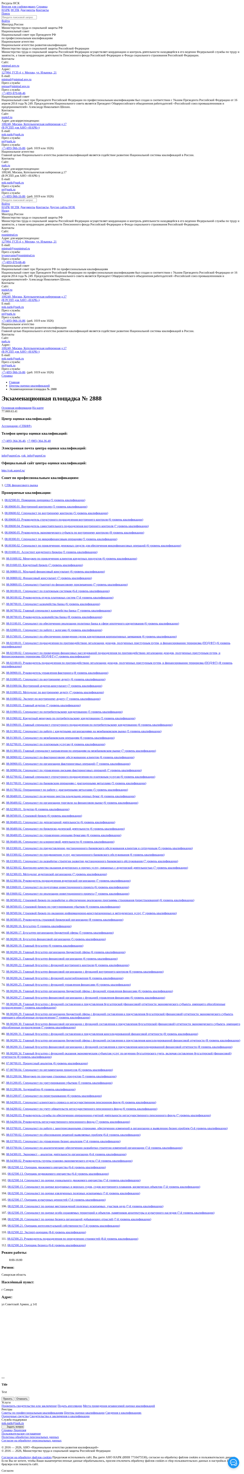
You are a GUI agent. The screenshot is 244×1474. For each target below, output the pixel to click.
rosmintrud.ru (10, 234)
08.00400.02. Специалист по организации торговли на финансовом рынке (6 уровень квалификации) (72, 802)
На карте (38, 407)
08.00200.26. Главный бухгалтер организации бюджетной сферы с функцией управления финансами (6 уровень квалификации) (89, 991)
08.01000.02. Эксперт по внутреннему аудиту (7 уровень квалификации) (53, 698)
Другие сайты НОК (62, 207)
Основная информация (16, 407)
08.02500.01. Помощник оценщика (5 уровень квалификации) (45, 500)
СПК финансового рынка (21, 485)
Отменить (22, 1398)
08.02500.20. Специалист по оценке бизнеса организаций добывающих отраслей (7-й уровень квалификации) (79, 1219)
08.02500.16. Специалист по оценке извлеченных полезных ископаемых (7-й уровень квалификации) (74, 1193)
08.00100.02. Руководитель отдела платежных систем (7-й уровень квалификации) (59, 597)
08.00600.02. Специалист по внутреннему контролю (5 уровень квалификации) (56, 513)
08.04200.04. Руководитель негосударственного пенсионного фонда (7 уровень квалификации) (68, 1121)
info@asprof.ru (11, 455)
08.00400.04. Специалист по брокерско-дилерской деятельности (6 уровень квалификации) (65, 828)
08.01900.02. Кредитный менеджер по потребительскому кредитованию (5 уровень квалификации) (70, 718)
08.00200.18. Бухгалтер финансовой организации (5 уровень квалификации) (56, 939)
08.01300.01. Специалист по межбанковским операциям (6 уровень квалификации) (60, 737)
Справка (41, 6)
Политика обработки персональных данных (30, 1437)
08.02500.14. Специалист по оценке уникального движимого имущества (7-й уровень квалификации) (74, 1180)
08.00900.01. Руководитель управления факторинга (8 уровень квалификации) (57, 672)
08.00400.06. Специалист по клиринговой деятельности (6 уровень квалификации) (60, 841)
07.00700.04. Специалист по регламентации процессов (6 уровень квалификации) (59, 1069)
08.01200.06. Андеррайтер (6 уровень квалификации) (40, 1089)
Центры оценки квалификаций (29, 385)
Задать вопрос (15, 1426)
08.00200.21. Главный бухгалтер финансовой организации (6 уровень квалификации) (62, 958)
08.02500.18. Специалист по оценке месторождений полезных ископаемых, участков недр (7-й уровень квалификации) (85, 1206)
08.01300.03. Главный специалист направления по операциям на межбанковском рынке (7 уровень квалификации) (81, 750)
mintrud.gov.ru (10, 65)
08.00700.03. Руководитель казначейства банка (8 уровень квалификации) (54, 617)
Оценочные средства (15, 1416)
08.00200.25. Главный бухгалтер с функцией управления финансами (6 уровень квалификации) (68, 984)
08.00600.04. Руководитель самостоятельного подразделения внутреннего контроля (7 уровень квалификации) (77, 526)
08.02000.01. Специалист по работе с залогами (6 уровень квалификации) (54, 630)
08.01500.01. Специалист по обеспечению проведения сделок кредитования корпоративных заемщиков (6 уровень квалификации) (91, 636)
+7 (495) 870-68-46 (13, 93)
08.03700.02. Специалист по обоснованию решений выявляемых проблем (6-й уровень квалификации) (73, 1134)
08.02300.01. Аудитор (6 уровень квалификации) (37, 809)
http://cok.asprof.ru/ (13, 470)
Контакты (42, 10)
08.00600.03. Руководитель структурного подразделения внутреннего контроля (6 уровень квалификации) (74, 519)
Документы (27, 10)
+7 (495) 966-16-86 (13, 148)
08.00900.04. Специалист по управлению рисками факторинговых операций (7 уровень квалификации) (74, 770)
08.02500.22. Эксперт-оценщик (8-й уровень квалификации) (46, 1232)
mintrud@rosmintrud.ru (16, 248)
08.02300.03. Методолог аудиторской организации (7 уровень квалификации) (56, 874)
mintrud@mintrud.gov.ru (16, 79)
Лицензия (19, 1430)
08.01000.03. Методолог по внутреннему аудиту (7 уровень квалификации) (55, 692)
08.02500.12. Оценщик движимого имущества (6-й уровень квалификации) (57, 1167)
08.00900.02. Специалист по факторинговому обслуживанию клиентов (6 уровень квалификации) (70, 757)
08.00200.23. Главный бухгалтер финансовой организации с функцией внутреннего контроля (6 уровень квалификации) (85, 971)
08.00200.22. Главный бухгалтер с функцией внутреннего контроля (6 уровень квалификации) (67, 965)
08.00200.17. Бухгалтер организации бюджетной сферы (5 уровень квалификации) (60, 932)
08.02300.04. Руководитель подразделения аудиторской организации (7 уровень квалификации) (68, 880)
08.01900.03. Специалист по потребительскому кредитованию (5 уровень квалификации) (64, 711)
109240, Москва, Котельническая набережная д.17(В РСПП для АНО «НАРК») (34, 125)
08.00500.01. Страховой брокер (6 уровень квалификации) (44, 815)
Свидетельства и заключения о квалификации (60, 1416)
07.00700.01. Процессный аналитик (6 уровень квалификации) (47, 1063)
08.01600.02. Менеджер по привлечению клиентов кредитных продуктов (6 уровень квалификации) (71, 558)
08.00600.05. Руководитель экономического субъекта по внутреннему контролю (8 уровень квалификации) (74, 532)
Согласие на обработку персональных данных (32, 1440)
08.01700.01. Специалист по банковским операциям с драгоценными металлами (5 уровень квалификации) (76, 783)
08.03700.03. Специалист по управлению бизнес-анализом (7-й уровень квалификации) (63, 1141)
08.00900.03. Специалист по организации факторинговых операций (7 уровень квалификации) (68, 763)
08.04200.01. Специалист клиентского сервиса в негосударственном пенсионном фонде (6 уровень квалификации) (81, 1102)
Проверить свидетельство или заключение (29, 1406)
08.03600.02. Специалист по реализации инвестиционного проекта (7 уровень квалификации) (67, 893)
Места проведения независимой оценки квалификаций (119, 1406)
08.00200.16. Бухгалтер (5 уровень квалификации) (38, 926)
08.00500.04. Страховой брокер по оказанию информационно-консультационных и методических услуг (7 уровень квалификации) (91, 913)
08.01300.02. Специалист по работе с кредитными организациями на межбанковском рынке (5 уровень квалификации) (83, 731)
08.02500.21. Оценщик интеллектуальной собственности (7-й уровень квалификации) (64, 1225)
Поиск (6, 13)
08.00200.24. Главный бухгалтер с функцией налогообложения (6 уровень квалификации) (64, 978)
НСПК (15, 10)
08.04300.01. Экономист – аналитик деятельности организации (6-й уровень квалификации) (66, 1154)
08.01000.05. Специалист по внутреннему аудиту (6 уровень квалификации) (55, 679)
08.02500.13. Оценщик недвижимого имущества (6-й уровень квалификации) (58, 1173)
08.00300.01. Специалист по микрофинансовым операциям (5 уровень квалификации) (61, 539)
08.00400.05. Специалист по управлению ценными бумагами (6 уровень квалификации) (63, 835)
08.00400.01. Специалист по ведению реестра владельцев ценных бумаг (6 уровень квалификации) (70, 796)
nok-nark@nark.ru (13, 134)
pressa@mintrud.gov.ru (16, 86)
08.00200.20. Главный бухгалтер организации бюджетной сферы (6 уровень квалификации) (65, 952)
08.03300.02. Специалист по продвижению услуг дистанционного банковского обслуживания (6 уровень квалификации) (85, 854)
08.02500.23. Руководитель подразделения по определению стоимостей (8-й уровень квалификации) (72, 1238)
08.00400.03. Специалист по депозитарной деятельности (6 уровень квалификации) (60, 822)
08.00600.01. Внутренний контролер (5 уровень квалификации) (46, 506)
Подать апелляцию (70, 1406)
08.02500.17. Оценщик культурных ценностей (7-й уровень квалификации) (57, 1199)
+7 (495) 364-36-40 (13, 440)
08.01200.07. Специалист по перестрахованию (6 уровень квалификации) (54, 1095)
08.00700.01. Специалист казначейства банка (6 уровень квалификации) (53, 604)
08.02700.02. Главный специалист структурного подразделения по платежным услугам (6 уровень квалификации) (80, 776)
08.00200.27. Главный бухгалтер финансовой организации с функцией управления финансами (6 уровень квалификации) (85, 997)
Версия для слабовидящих (19, 6)
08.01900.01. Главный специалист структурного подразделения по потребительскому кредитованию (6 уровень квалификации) (89, 724)
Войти (6, 21)
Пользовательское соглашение (21, 1433)
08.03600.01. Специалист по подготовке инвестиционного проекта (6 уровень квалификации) (67, 887)
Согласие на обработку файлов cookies (27, 1457)
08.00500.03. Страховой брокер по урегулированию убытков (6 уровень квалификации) (63, 906)
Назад (5, 210)
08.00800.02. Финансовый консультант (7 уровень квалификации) (49, 578)
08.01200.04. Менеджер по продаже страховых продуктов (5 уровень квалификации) (61, 1076)
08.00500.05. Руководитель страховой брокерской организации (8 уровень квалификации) (64, 919)
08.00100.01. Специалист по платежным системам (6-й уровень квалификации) (58, 591)
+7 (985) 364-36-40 (39, 440)
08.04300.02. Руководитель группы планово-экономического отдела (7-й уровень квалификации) (69, 1160)
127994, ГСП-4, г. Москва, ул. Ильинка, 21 (29, 72)
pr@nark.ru (8, 141)
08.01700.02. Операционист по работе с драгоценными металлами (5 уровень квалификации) (67, 789)
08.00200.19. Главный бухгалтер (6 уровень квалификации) (44, 945)
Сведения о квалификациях (123, 1412)
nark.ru (6, 165)
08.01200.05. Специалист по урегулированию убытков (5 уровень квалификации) (59, 1082)
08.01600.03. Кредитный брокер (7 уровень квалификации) (44, 565)
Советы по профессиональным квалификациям (32, 1412)
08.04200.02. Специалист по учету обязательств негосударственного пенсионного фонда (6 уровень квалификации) (81, 1108)
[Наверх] (3, 1377)
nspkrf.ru (7, 117)
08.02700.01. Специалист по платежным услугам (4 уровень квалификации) (55, 744)
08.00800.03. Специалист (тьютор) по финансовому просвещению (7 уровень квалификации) (67, 584)
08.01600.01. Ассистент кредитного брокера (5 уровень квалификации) (51, 552)
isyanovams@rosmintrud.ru (18, 255)
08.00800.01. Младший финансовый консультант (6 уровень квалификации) (55, 571)
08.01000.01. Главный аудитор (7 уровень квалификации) (43, 705)
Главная (14, 382)
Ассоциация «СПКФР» (17, 426)
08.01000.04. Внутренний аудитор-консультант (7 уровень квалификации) (54, 685)
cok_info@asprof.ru (33, 455)
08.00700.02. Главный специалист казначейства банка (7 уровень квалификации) (59, 610)
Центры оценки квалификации (84, 1412)
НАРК (6, 10)
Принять (8, 1398)
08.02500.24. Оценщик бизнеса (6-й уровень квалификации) (46, 1245)
